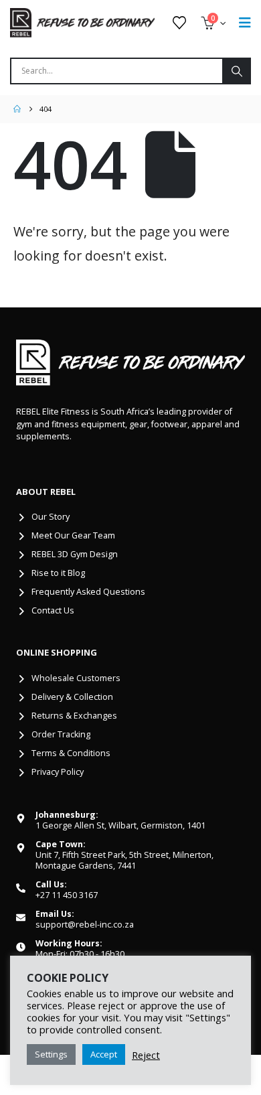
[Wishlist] (179, 22)
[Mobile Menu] (245, 22)
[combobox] (116, 71)
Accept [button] (103, 1054)
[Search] (236, 71)
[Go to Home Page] (17, 109)
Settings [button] (51, 1054)
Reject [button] (146, 1055)
